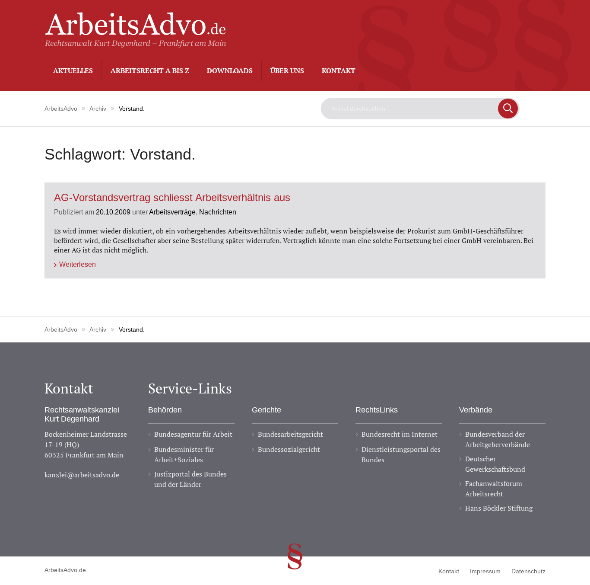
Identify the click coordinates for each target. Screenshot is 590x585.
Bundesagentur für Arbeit (193, 434)
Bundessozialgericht (289, 449)
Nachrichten (217, 212)
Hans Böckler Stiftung (499, 508)
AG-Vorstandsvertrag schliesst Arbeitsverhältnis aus (172, 198)
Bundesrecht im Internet (400, 434)
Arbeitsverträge (172, 212)
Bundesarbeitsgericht (290, 434)
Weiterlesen (77, 264)
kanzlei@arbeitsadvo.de (81, 475)
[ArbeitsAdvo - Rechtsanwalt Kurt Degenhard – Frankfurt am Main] (135, 43)
